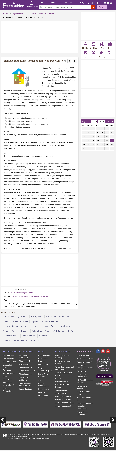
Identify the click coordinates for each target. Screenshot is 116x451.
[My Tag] (64, 60)
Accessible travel (84, 362)
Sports (35, 321)
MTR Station (58, 331)
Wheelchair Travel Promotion (7, 367)
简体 (72, 3)
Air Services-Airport (63, 406)
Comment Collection (85, 404)
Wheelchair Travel (20, 321)
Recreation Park (25, 368)
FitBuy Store (43, 364)
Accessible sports (45, 371)
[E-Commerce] (105, 3)
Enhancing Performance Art (15, 341)
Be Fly (70, 331)
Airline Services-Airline (64, 403)
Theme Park (36, 326)
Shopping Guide (10, 331)
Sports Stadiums (25, 389)
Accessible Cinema (63, 396)
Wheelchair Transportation (57, 316)
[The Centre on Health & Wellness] (113, 420)
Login (42, 3)
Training (24, 331)
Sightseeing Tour (26, 361)
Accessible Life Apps (85, 358)
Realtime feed (8, 355)
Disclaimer (81, 415)
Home (7, 14)
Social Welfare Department (15, 326)
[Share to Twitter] (69, 61)
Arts (39, 380)
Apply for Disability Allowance (58, 326)
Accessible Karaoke (63, 399)
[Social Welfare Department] (3, 420)
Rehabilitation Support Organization (39, 14)
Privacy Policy (82, 412)
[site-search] (93, 7)
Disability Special (10, 336)
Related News (8, 373)
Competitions (43, 389)
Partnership (81, 371)
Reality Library (44, 355)
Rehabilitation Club (40, 331)
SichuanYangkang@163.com (22, 293)
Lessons (41, 392)
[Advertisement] (39, 37)
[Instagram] (111, 3)
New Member (52, 3)
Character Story (9, 362)
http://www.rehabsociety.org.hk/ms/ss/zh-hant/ (30, 296)
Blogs (40, 368)
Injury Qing (44, 336)
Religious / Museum (27, 371)
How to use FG (83, 355)
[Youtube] (108, 352)
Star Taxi (35, 341)
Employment (36, 316)
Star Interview (8, 358)
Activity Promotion (49, 321)
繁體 (65, 3)
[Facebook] (108, 3)
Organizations (17, 14)
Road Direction (28, 336)
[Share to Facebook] (75, 61)
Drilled (5, 321)
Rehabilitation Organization (15, 316)
